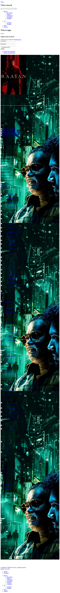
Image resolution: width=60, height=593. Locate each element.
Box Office (9, 13)
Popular (9, 14)
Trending (9, 18)
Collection (9, 584)
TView (2, 2)
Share (2, 107)
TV (4, 21)
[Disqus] (30, 520)
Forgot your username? (9, 53)
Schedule (9, 22)
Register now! (17, 39)
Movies (5, 11)
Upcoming (9, 17)
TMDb (5, 186)
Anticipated (10, 15)
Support (6, 27)
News (5, 25)
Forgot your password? (9, 51)
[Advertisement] (29, 111)
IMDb (2, 186)
